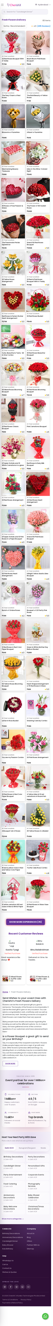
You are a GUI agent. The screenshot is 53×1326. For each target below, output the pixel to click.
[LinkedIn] (22, 1287)
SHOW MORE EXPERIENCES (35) (25, 921)
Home (5, 992)
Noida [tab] (43, 1148)
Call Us (5, 1264)
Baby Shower (7, 1245)
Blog (29, 1237)
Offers (29, 1241)
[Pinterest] (16, 1287)
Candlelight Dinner (10, 1241)
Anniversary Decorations (12, 1237)
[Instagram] (4, 1287)
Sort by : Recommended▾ (14, 26)
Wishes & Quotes (9, 1272)
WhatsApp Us (8, 1260)
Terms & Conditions (10, 1299)
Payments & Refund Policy (12, 1303)
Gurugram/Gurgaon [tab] (27, 1148)
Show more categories (11, 1219)
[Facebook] (10, 1287)
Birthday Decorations (11, 1233)
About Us (30, 1233)
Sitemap (30, 1249)
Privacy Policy (26, 1299)
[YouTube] (28, 1287)
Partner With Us (33, 1245)
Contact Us (6, 1268)
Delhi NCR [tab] (9, 1148)
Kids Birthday (7, 1249)
